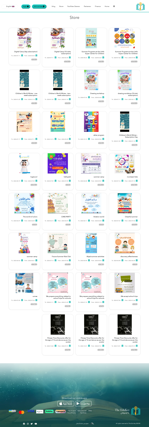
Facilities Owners (73, 6)
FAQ (90, 411)
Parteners (87, 6)
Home (107, 6)
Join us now (38, 6)
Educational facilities (82, 412)
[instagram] (28, 423)
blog (53, 6)
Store (61, 6)
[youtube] (36, 423)
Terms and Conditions (72, 412)
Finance (98, 6)
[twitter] (32, 423)
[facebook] (24, 423)
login (25, 6)
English (9, 6)
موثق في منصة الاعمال (82, 423)
